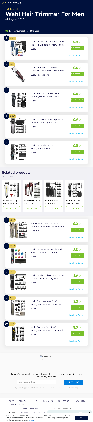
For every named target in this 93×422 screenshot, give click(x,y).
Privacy (22, 401)
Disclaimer (48, 401)
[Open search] (89, 4)
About (11, 401)
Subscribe (73, 382)
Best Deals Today (16, 405)
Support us (63, 401)
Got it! (81, 418)
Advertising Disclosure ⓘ (29, 408)
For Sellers (79, 401)
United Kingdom (62, 408)
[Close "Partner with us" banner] (89, 412)
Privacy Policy (33, 420)
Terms (34, 401)
